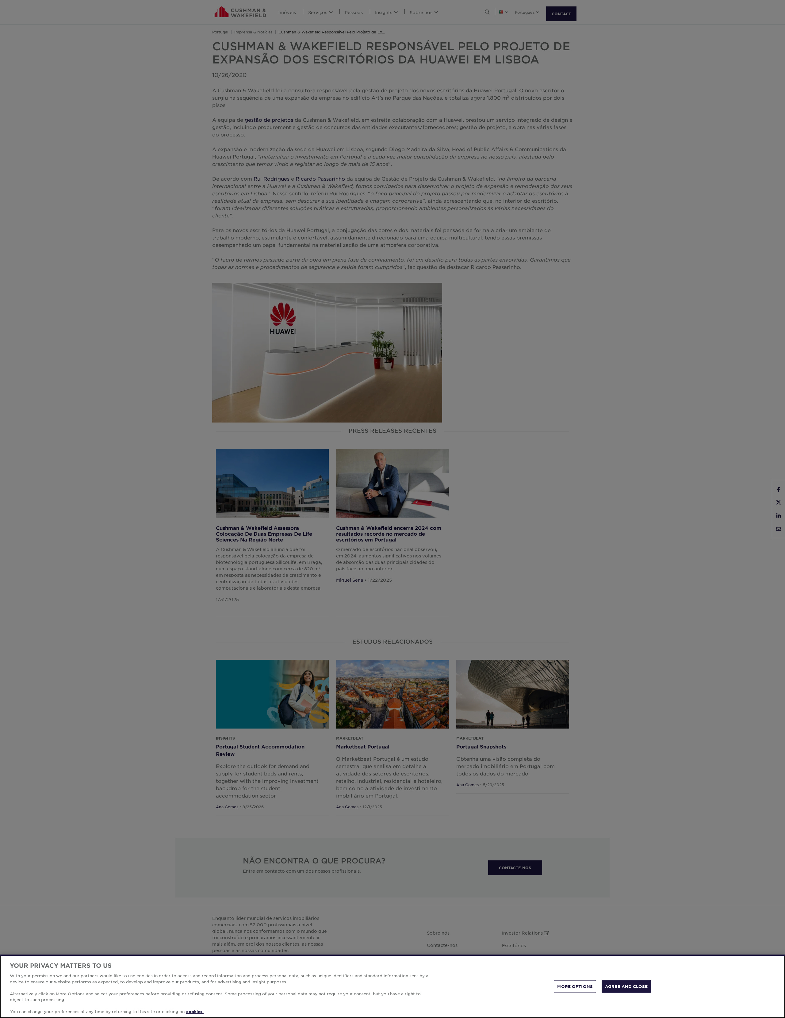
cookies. (195, 1011)
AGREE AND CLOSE (626, 986)
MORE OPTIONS (575, 986)
